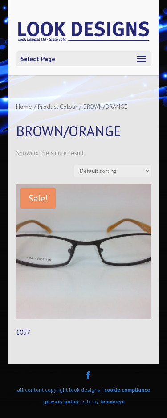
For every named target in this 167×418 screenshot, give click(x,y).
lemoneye (112, 401)
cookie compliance (127, 389)
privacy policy (62, 401)
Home (24, 106)
